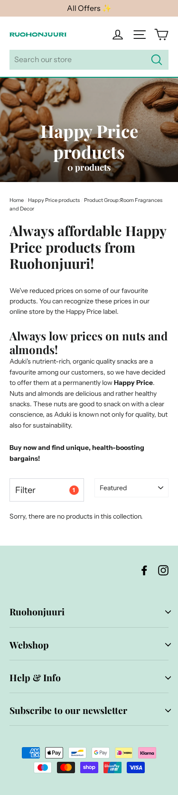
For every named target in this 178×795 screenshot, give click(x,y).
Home (16, 200)
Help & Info (35, 677)
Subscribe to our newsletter (68, 710)
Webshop (29, 645)
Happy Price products (54, 200)
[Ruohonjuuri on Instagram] (163, 570)
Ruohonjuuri (37, 611)
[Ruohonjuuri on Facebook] (144, 570)
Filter (45, 489)
